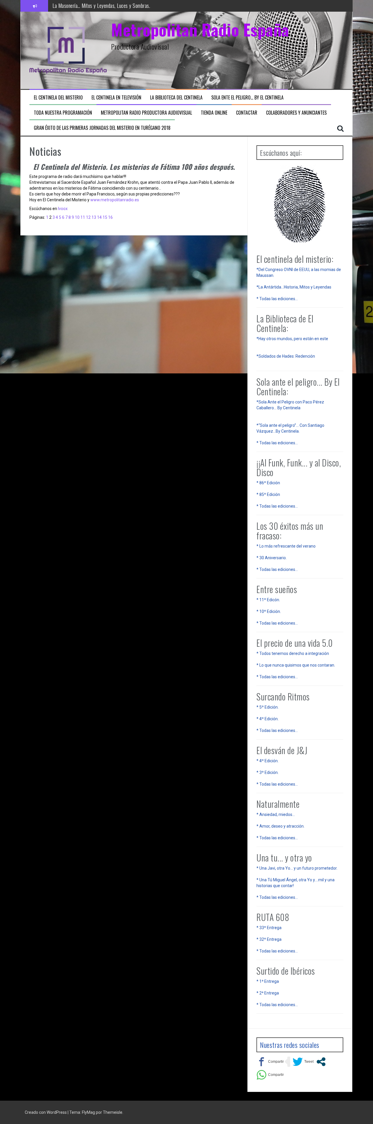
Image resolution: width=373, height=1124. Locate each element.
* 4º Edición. (267, 718)
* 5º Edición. (267, 707)
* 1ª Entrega (267, 981)
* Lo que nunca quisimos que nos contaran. (295, 665)
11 (82, 217)
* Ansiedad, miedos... (275, 814)
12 (88, 217)
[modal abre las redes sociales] (321, 1062)
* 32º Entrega (268, 939)
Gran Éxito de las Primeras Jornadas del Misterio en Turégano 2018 (102, 128)
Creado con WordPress (46, 1112)
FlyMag (88, 1112)
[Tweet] (303, 1062)
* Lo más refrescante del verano (286, 546)
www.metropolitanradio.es (114, 199)
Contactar (246, 112)
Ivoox (62, 208)
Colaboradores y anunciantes (296, 112)
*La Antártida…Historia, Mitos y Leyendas (293, 287)
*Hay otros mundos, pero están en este (292, 338)
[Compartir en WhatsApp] (270, 1075)
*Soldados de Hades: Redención (285, 356)
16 (110, 217)
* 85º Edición (268, 494)
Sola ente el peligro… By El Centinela (247, 97)
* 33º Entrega (268, 927)
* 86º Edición (268, 482)
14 (99, 217)
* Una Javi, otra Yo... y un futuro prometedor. (296, 868)
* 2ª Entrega (267, 993)
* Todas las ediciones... (277, 298)
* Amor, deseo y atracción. (280, 826)
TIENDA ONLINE (214, 112)
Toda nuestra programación (63, 112)
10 (77, 217)
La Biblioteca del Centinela (176, 97)
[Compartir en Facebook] (270, 1062)
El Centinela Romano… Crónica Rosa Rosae (92, 5)
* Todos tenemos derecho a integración (292, 653)
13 (94, 217)
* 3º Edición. (267, 772)
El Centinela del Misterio (58, 97)
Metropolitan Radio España (200, 29)
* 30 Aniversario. (271, 557)
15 (105, 217)
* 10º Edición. (268, 611)
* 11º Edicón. (268, 599)
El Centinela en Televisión (116, 97)
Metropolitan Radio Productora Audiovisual (146, 112)
